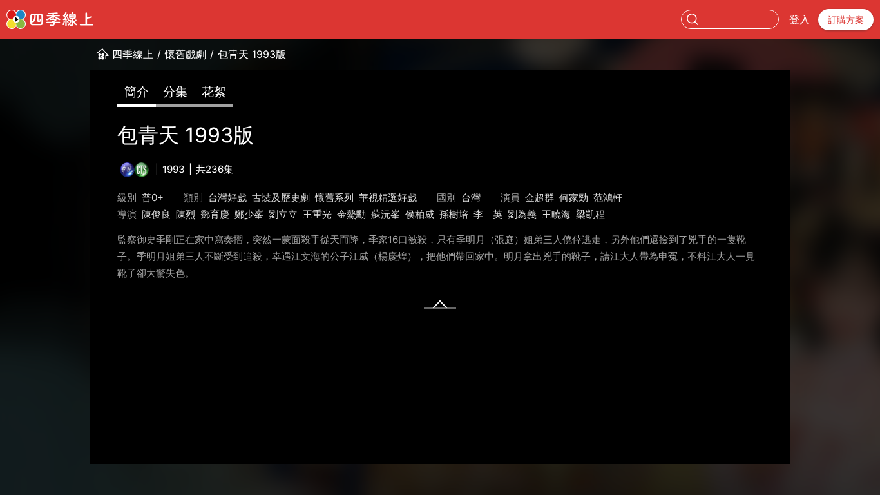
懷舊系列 (334, 197)
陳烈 (185, 214)
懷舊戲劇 (185, 54)
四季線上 (132, 54)
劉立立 (283, 214)
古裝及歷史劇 (281, 197)
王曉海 (556, 214)
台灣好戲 (227, 197)
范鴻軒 (607, 197)
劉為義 (522, 214)
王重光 (317, 214)
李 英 (487, 214)
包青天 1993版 (252, 54)
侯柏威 (419, 214)
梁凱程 (590, 214)
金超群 (539, 197)
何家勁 (573, 197)
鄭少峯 (248, 214)
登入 (799, 19)
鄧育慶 (214, 214)
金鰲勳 (351, 214)
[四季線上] (49, 19)
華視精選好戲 (388, 197)
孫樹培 (453, 214)
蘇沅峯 (385, 214)
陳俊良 (156, 214)
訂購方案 (846, 19)
